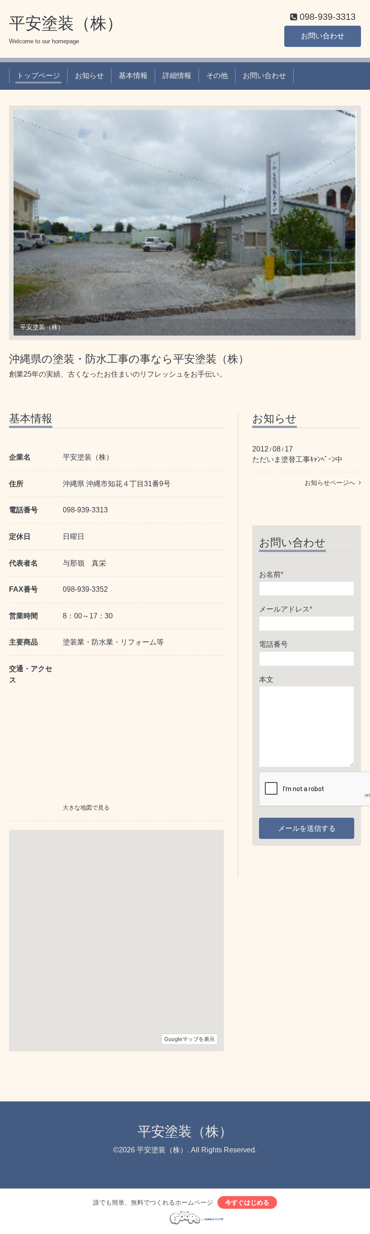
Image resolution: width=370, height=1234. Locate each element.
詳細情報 (176, 75)
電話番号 (273, 644)
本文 (266, 679)
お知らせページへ (332, 482)
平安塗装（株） (66, 23)
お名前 (271, 574)
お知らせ (89, 75)
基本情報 (133, 75)
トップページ (38, 75)
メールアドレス (285, 609)
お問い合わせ (322, 36)
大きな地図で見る (86, 807)
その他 (217, 75)
